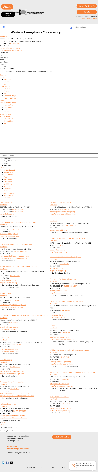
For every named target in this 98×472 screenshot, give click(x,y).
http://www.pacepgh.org (59, 293)
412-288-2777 (15, 43)
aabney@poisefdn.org (58, 230)
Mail (5, 84)
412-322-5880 (65, 245)
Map (5, 93)
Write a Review (5, 114)
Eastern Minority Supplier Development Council (18, 266)
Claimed (7, 198)
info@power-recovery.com (60, 337)
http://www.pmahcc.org (9, 329)
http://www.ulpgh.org (58, 271)
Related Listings (10, 96)
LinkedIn (7, 82)
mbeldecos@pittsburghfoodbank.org (14, 256)
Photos (6, 91)
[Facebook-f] (7, 463)
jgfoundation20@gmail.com (60, 408)
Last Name (8, 184)
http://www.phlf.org (57, 317)
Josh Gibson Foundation (59, 397)
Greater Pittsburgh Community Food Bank (16, 244)
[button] (3, 27)
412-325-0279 (15, 300)
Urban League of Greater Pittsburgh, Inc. (65, 257)
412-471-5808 (65, 310)
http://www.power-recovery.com (62, 339)
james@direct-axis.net (8, 214)
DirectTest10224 (6, 202)
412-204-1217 (14, 229)
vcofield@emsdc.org (8, 280)
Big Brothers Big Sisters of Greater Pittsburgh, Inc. (19, 222)
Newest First (8, 105)
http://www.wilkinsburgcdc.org (61, 364)
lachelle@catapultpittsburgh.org (62, 212)
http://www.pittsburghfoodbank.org (13, 258)
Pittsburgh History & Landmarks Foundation (67, 301)
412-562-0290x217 (70, 286)
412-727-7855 (64, 357)
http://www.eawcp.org (58, 252)
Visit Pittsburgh (6, 360)
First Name (8, 182)
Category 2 (8, 189)
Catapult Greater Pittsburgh (60, 202)
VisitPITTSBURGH (6, 293)
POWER (53, 326)
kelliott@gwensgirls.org (9, 349)
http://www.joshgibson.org (60, 411)
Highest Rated (9, 195)
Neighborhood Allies (8, 404)
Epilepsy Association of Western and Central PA (68, 238)
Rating (6, 112)
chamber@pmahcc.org (9, 327)
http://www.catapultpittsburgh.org (63, 214)
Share (2, 77)
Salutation (8, 179)
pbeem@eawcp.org (57, 250)
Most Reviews (9, 193)
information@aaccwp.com (89, 18)
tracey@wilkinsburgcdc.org (60, 362)
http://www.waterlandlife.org (11, 50)
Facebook (7, 79)
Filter (2, 100)
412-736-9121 (14, 322)
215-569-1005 (15, 276)
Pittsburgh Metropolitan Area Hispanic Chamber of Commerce (24, 315)
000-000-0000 (17, 209)
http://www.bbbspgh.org (9, 236)
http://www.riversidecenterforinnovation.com (17, 396)
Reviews (7, 89)
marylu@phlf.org (56, 315)
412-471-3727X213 (19, 411)
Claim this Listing (6, 86)
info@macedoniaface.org (59, 384)
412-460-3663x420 (21, 251)
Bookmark (4, 75)
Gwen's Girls (4, 338)
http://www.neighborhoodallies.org (13, 418)
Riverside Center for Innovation (12, 382)
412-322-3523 (14, 389)
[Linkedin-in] (3, 463)
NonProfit (3, 36)
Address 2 (7, 186)
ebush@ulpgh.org (57, 268)
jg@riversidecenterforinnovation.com (14, 393)
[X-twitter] (11, 463)
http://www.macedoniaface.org (61, 386)
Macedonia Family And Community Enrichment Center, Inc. (73, 372)
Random (7, 109)
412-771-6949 (65, 404)
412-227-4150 (64, 264)
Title (5, 177)
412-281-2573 (64, 379)
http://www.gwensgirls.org (10, 351)
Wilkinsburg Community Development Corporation (69, 350)
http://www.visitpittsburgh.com (12, 307)
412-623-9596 (65, 209)
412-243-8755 (65, 332)
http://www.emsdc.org (8, 283)
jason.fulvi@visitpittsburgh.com (12, 371)
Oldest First (8, 107)
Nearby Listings (10, 98)
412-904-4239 (15, 344)
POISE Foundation (57, 219)
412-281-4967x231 (69, 225)
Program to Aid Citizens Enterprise (63, 279)
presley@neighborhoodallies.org (12, 416)
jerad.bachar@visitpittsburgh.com (13, 305)
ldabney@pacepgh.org (58, 291)
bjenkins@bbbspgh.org (9, 234)
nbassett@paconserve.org (10, 48)
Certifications (9, 191)
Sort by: (8, 103)
